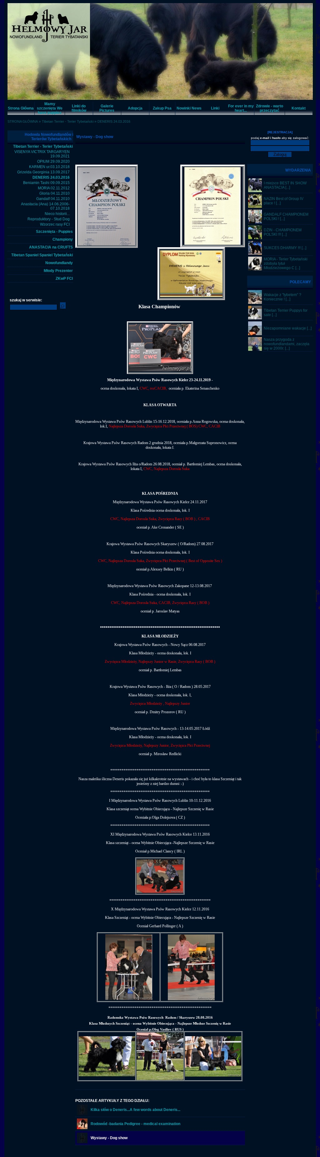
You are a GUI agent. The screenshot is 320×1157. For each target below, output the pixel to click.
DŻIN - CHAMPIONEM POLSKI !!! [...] (283, 232)
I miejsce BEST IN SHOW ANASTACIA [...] (285, 185)
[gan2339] (255, 222)
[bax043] (255, 349)
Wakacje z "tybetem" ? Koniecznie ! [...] (282, 297)
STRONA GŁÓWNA (23, 121)
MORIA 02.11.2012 (54, 188)
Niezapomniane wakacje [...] (288, 328)
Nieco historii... (57, 214)
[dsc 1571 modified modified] (255, 253)
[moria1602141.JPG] (255, 269)
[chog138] (255, 302)
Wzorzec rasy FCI (55, 224)
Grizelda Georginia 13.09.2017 (43, 172)
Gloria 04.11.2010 (54, 193)
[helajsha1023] (255, 334)
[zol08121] (255, 318)
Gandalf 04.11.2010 (53, 199)
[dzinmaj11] (255, 238)
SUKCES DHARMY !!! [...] (285, 248)
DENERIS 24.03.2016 (114, 121)
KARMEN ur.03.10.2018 (49, 167)
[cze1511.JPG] (82, 1128)
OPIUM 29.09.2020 (53, 161)
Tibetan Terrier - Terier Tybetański (67, 121)
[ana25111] (255, 191)
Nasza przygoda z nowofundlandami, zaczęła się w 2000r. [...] (286, 344)
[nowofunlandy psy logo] (82, 1114)
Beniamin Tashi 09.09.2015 (46, 183)
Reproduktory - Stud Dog (49, 219)
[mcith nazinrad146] (255, 206)
